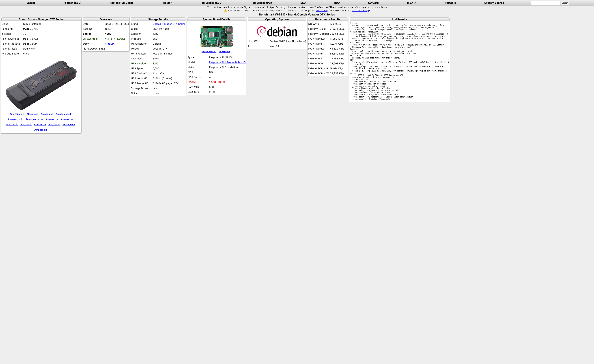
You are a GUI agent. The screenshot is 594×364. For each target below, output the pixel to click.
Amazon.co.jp (15, 119)
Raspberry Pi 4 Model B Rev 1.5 (227, 62)
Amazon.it (26, 124)
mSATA (411, 2)
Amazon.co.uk (64, 114)
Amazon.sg (40, 129)
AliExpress (32, 114)
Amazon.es (67, 119)
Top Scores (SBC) (211, 2)
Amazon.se (68, 124)
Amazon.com (16, 114)
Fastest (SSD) (72, 2)
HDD (337, 2)
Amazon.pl (54, 124)
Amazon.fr (12, 124)
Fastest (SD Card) (121, 2)
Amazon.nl (40, 124)
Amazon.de (52, 119)
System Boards (494, 2)
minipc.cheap (360, 10)
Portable (450, 2)
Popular (166, 2)
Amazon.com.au (34, 119)
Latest (31, 2)
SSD (303, 2)
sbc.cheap (322, 10)
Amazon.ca (47, 114)
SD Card (373, 2)
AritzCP (109, 43)
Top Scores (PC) (261, 2)
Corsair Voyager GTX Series (169, 23)
